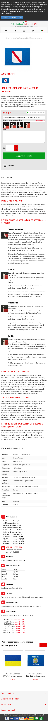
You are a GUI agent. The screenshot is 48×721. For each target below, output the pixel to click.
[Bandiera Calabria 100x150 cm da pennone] (35, 660)
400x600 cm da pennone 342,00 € (13, 543)
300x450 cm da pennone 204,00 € (13, 541)
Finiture (12, 120)
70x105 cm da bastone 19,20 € (12, 530)
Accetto (6, 17)
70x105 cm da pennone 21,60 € (12, 532)
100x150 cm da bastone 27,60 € (13, 534)
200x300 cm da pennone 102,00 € (13, 539)
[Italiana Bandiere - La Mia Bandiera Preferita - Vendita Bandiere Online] (24, 24)
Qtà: (4, 148)
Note (4, 129)
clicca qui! (22, 560)
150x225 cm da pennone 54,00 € (13, 536)
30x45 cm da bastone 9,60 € (11, 523)
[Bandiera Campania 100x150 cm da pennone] (5, 78)
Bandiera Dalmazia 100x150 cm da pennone (12, 675)
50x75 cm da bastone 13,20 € (12, 525)
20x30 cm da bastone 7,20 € (11, 521)
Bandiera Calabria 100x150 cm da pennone (35, 675)
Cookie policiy (17, 17)
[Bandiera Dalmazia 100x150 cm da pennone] (13, 660)
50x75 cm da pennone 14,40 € (12, 528)
